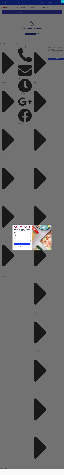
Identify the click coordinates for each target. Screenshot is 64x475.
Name (15, 232)
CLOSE (63, 1)
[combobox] (16, 241)
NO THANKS (22, 246)
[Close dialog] (50, 226)
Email (15, 235)
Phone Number (17, 238)
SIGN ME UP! (22, 243)
